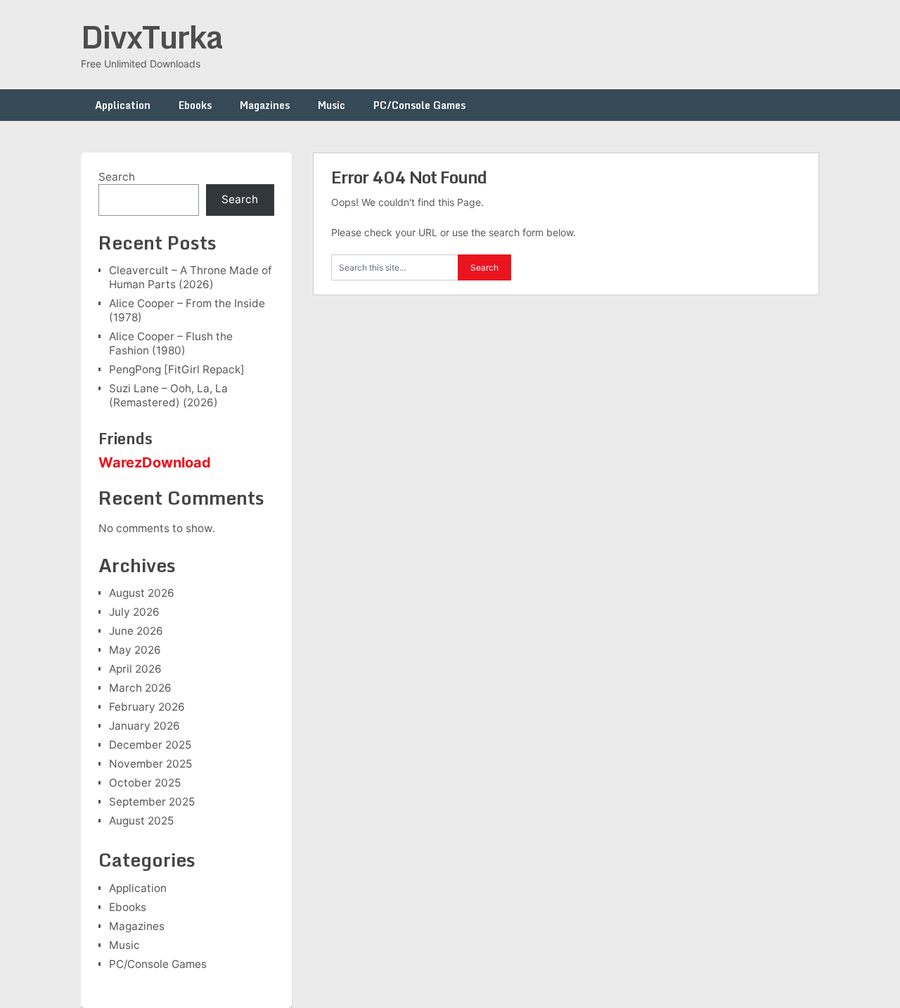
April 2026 (135, 669)
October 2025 (145, 782)
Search (116, 176)
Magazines (265, 105)
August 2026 (141, 593)
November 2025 (150, 763)
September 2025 (152, 801)
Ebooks (195, 105)
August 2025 (141, 820)
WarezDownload (154, 462)
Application (122, 105)
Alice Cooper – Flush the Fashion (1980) (171, 343)
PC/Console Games (419, 105)
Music (331, 105)
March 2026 (140, 687)
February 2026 (147, 706)
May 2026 (135, 650)
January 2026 (144, 725)
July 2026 (134, 612)
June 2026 (136, 631)
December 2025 (150, 744)
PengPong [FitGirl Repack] (177, 369)
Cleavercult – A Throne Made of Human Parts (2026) (190, 277)
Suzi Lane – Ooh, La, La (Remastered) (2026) (168, 395)
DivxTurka (152, 36)
